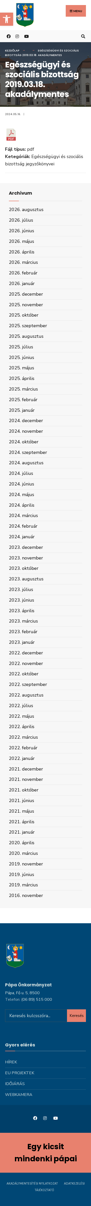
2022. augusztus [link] (26, 695)
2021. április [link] (21, 822)
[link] (6, 19)
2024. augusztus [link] (26, 463)
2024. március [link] (23, 515)
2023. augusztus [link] (26, 579)
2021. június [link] (21, 801)
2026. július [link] (21, 220)
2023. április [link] (21, 611)
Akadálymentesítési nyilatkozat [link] (32, 1184)
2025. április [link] (21, 378)
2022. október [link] (23, 674)
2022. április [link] (21, 727)
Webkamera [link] (18, 1094)
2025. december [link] (26, 294)
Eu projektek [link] (19, 1073)
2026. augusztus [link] (26, 210)
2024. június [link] (21, 484)
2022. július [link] (21, 706)
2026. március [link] (23, 262)
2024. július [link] (21, 473)
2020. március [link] (23, 853)
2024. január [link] (22, 537)
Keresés (77, 1015)
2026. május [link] (21, 241)
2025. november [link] (26, 305)
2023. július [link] (21, 589)
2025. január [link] (22, 410)
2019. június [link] (21, 874)
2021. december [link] (26, 769)
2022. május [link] (21, 716)
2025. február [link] (23, 400)
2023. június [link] (21, 600)
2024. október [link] (23, 442)
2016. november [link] (26, 895)
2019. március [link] (23, 885)
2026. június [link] (21, 231)
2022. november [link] (26, 663)
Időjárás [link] (15, 1084)
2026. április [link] (21, 252)
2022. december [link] (26, 653)
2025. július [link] (21, 347)
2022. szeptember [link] (28, 684)
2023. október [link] (23, 568)
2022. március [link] (23, 737)
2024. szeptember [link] (28, 452)
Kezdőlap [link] (12, 50)
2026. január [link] (22, 283)
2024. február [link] (23, 526)
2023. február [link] (23, 632)
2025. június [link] (21, 357)
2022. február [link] (23, 748)
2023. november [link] (26, 558)
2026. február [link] (23, 273)
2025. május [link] (21, 368)
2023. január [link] (22, 642)
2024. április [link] (21, 505)
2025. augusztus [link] (26, 336)
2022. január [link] (22, 758)
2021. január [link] (22, 832)
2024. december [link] (26, 421)
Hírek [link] (11, 1062)
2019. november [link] (26, 864)
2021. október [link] (23, 790)
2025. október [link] (23, 315)
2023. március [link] (23, 621)
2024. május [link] (21, 495)
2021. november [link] (26, 779)
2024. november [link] (26, 431)
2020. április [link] (21, 843)
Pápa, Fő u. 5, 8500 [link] (22, 993)
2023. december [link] (26, 547)
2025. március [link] (23, 389)
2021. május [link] (21, 811)
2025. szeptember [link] (28, 326)
